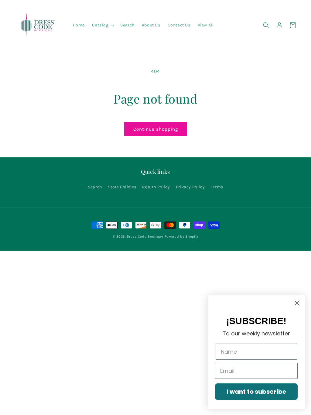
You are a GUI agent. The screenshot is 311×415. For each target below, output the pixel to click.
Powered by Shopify (182, 236)
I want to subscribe (256, 391)
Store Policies (122, 187)
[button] (102, 25)
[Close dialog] (297, 303)
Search (95, 187)
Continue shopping (155, 129)
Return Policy (156, 187)
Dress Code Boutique (146, 236)
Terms (217, 187)
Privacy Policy (190, 187)
